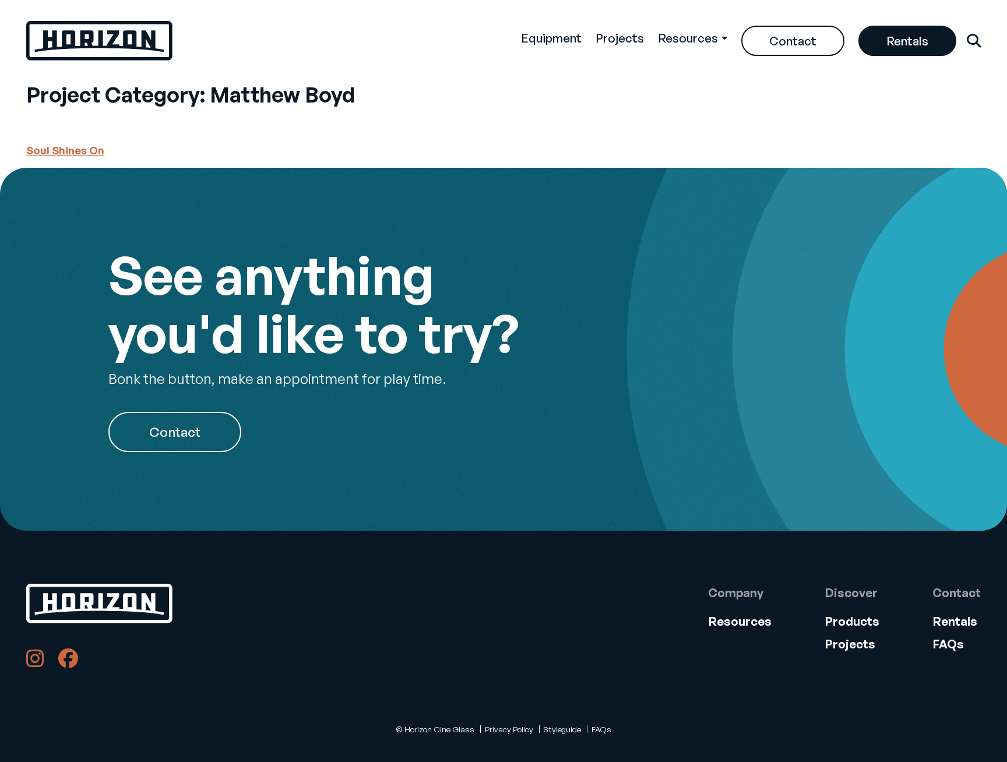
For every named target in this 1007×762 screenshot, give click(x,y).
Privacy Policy (509, 729)
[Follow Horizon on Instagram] (35, 661)
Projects (620, 37)
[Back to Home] (99, 603)
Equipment (551, 37)
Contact (792, 40)
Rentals (907, 40)
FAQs (948, 643)
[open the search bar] (974, 40)
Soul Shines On (65, 150)
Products (852, 621)
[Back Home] (99, 41)
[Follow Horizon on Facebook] (68, 661)
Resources (688, 37)
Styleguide (562, 729)
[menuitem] (551, 41)
